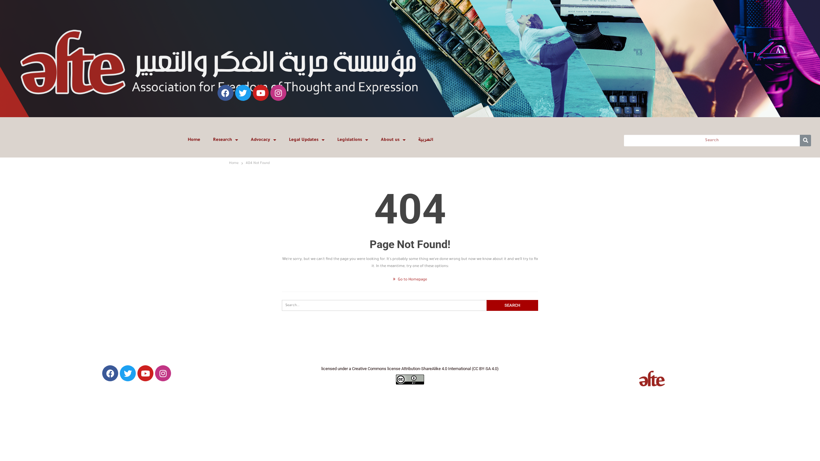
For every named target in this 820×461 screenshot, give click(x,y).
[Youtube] (261, 93)
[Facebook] (225, 93)
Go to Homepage (412, 280)
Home (194, 140)
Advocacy (260, 140)
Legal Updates (303, 140)
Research (222, 140)
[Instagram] (278, 93)
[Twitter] (243, 93)
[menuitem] (426, 140)
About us (390, 140)
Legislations (349, 140)
